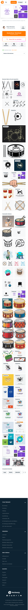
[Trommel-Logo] (8, 103)
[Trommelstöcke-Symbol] (20, 103)
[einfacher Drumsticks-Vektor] (3, 84)
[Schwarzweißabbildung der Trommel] (13, 167)
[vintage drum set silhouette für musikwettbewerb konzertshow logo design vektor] (9, 296)
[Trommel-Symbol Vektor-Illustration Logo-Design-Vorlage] (8, 383)
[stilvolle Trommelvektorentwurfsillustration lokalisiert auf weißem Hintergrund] (8, 221)
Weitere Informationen (8, 53)
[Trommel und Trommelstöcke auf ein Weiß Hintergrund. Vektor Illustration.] (19, 498)
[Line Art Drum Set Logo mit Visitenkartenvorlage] (9, 203)
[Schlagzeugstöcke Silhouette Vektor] (9, 84)
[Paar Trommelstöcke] (19, 116)
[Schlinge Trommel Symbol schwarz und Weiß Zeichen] (8, 319)
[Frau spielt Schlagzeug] (8, 273)
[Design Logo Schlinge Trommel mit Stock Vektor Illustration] (8, 534)
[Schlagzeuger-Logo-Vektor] (8, 233)
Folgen (23, 28)
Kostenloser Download (14, 33)
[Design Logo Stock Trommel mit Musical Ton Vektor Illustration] (8, 522)
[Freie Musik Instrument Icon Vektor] (9, 113)
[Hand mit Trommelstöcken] (13, 211)
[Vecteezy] (2, 2)
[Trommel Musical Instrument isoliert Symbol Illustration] (7, 285)
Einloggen (20, 2)
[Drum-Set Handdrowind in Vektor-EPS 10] (13, 149)
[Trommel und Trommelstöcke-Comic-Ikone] (8, 371)
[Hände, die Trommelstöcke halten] (8, 245)
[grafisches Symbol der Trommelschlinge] (8, 94)
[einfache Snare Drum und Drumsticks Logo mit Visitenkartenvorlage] (9, 405)
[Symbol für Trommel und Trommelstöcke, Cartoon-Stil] (8, 257)
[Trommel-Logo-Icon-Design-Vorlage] (10, 133)
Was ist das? (14, 50)
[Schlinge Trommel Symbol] (8, 307)
